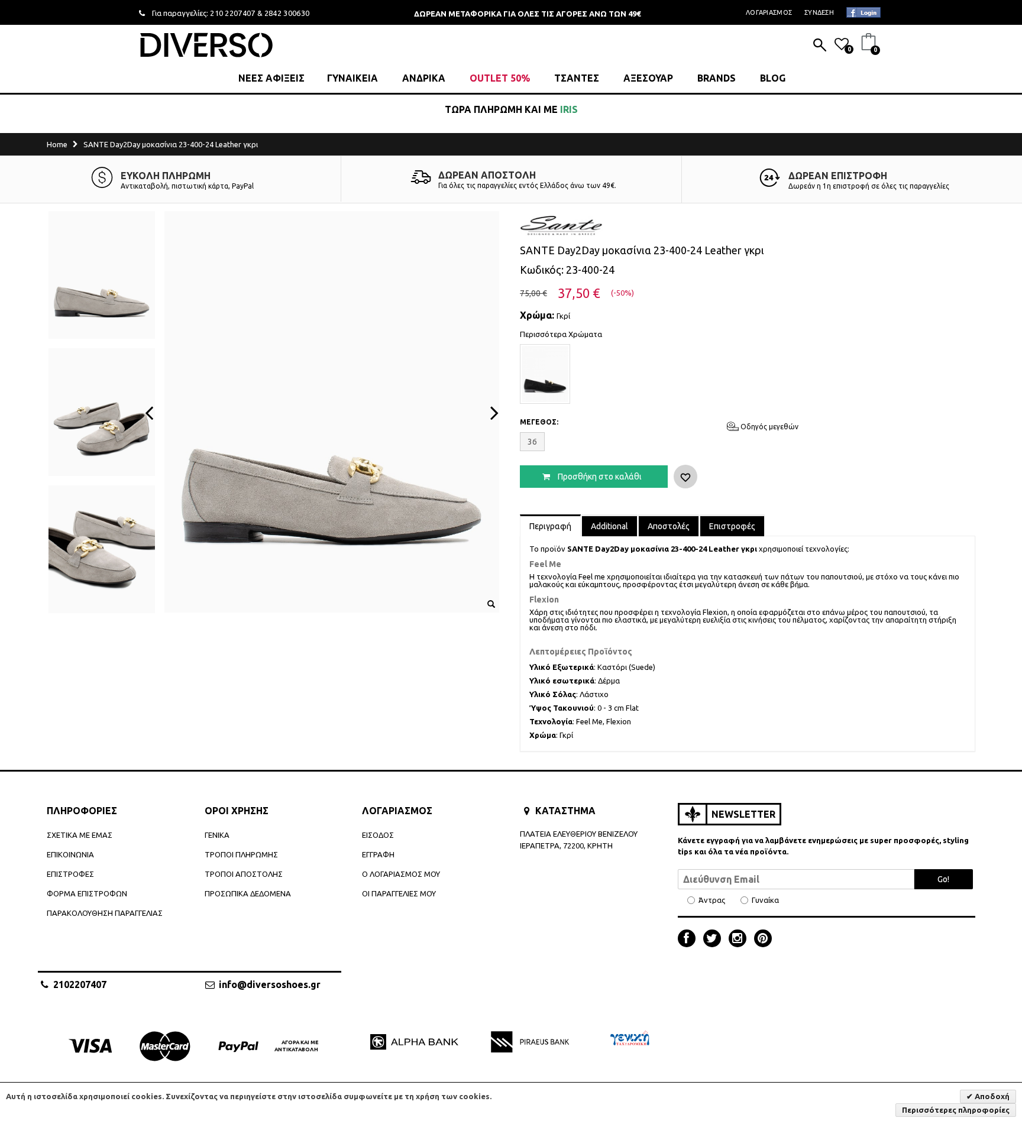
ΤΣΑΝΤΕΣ (576, 78)
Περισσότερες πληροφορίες (956, 1110)
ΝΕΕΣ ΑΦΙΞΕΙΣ (271, 78)
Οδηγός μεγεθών (768, 426)
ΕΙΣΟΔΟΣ (378, 835)
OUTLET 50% (500, 78)
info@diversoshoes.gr (270, 984)
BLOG (772, 78)
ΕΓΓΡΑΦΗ (378, 854)
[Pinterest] (763, 939)
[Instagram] (740, 939)
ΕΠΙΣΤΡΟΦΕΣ (70, 874)
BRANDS (716, 78)
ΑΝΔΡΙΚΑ (423, 78)
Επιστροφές (732, 526)
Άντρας (711, 900)
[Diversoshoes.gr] (206, 44)
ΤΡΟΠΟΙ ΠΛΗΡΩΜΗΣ (241, 854)
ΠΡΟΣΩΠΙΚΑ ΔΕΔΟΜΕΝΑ (248, 893)
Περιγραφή (550, 526)
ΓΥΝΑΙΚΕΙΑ (352, 78)
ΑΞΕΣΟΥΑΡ (648, 78)
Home (57, 144)
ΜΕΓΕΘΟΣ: (539, 422)
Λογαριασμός (769, 12)
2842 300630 (287, 13)
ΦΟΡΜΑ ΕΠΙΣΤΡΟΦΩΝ (87, 893)
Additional (609, 526)
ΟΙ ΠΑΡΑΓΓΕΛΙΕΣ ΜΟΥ (399, 893)
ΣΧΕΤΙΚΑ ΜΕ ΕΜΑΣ (79, 835)
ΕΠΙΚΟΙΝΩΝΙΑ (70, 854)
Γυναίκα (765, 900)
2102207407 (79, 984)
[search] (820, 46)
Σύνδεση (819, 12)
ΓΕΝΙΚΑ (217, 835)
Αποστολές (669, 526)
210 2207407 (233, 13)
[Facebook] (689, 939)
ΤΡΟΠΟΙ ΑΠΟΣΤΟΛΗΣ (244, 874)
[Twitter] (715, 939)
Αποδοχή (991, 1096)
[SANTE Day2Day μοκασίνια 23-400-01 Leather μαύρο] (545, 374)
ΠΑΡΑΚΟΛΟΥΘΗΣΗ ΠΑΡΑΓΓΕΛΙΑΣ (105, 913)
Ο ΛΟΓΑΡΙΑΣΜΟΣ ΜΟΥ (401, 874)
